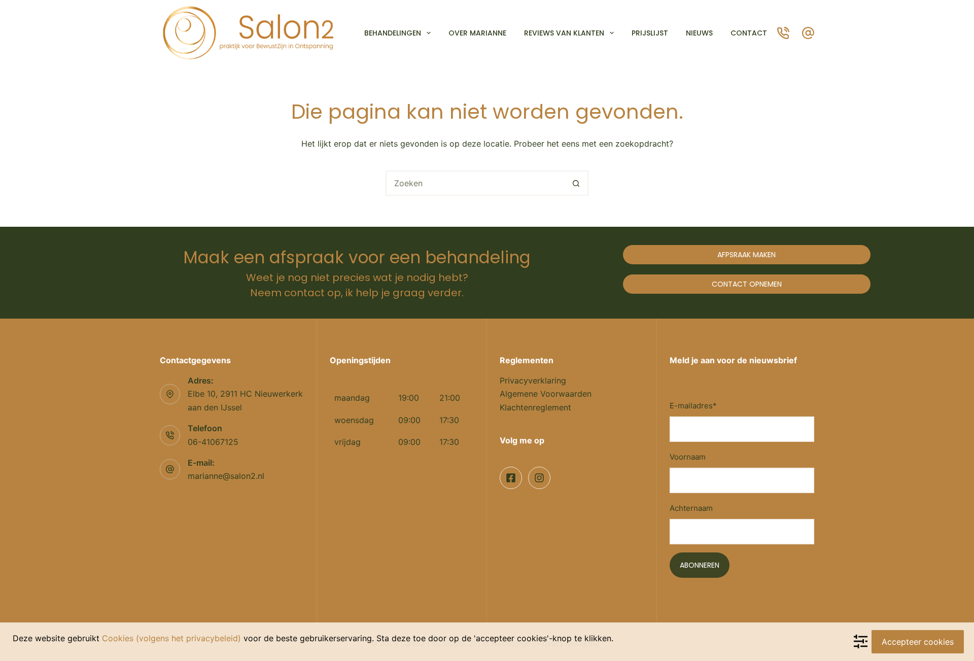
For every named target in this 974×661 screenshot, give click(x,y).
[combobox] (475, 183)
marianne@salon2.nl (226, 476)
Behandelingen (392, 33)
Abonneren (699, 565)
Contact (748, 33)
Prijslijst (650, 33)
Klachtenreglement (535, 407)
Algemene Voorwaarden (546, 394)
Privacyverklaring (533, 380)
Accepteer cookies (918, 642)
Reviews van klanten (564, 33)
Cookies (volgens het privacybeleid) (171, 638)
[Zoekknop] (575, 183)
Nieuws (699, 33)
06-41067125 (213, 442)
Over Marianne (477, 33)
